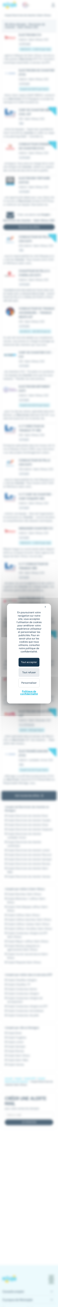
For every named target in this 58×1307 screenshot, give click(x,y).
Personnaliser (29, 682)
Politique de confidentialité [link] (29, 692)
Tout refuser (29, 672)
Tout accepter (29, 662)
